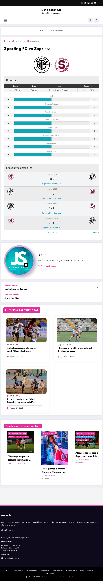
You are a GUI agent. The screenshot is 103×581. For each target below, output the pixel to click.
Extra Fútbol (50, 573)
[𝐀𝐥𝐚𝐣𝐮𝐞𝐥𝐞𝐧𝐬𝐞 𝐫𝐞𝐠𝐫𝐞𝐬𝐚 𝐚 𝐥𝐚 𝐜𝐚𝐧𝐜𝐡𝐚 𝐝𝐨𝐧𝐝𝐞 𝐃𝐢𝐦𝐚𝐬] (26, 330)
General (5, 437)
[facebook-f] (82, 3)
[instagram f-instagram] (92, 3)
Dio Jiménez (39, 478)
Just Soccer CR (51, 10)
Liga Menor (90, 570)
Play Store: (5, 558)
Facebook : (5, 545)
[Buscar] (90, 20)
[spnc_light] (96, 20)
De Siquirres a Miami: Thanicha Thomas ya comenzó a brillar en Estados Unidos (47, 470)
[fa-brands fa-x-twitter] (85, 3)
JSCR (8, 41)
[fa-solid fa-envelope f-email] (95, 3)
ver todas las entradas (47, 266)
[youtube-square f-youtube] (88, 3)
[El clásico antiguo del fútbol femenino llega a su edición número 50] (26, 381)
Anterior (7, 232)
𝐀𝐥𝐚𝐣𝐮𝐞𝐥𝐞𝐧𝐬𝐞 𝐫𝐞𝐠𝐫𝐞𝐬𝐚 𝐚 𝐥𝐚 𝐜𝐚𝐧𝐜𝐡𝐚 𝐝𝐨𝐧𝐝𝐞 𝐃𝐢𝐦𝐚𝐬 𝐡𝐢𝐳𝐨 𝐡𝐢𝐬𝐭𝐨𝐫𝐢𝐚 (21, 350)
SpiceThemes (73, 577)
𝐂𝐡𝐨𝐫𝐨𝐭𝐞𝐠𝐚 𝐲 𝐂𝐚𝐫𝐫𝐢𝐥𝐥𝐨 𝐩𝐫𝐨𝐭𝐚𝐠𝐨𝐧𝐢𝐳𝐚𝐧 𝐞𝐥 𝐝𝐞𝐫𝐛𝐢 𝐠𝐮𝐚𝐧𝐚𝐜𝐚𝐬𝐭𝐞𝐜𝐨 (75, 350)
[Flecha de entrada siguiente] (97, 297)
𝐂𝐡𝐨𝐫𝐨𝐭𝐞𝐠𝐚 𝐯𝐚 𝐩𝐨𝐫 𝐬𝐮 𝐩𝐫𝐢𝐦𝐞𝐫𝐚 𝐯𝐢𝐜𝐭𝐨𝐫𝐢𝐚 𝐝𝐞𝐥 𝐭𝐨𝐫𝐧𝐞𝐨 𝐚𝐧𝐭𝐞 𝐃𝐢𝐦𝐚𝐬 (11, 458)
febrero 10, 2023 (51, 218)
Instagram (4, 548)
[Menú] (5, 20)
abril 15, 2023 (52, 204)
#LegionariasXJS (41, 434)
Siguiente (95, 232)
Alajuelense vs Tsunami (16, 289)
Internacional (45, 570)
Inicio (7, 570)
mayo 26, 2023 (51, 175)
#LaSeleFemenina (71, 570)
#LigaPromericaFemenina (10, 434)
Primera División (15, 437)
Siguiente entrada (12, 294)
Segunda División (32, 570)
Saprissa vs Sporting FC (51, 184)
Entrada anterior (11, 285)
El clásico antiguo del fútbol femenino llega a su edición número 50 (20, 401)
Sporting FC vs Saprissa (51, 198)
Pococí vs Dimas (12, 298)
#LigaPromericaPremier (78, 437)
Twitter (3, 550)
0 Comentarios (34, 41)
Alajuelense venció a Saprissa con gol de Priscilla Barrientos (80, 454)
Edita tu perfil (71, 260)
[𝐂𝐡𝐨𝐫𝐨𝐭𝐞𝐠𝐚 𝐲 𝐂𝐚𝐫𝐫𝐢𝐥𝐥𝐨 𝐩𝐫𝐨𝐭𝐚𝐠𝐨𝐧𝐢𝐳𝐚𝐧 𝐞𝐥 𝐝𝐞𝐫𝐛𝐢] (77, 330)
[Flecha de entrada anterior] (97, 287)
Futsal (82, 570)
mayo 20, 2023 (51, 189)
